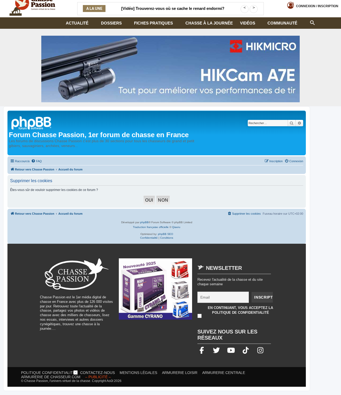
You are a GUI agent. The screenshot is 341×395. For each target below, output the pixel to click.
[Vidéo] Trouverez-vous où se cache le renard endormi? (172, 8)
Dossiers (111, 23)
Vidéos (247, 23)
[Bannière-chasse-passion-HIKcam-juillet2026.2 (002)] (170, 69)
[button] (312, 22)
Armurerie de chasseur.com (50, 377)
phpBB (144, 222)
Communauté (282, 23)
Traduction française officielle (151, 227)
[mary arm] (155, 291)
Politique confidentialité (48, 372)
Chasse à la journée (209, 23)
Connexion (317, 6)
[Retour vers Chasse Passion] (32, 122)
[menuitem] (36, 161)
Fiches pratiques (153, 23)
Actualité (77, 23)
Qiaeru (176, 227)
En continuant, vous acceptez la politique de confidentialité (240, 310)
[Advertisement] (170, 382)
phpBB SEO (165, 234)
